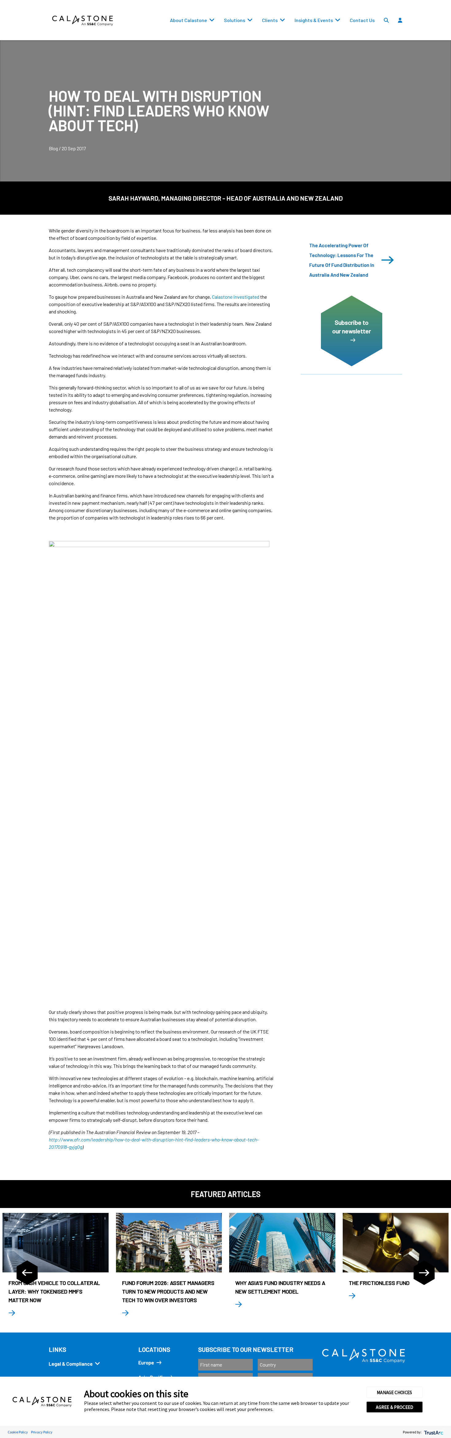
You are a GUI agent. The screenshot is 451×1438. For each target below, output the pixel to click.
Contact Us (362, 20)
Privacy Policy (41, 1432)
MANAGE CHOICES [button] (394, 1392)
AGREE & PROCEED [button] (394, 1407)
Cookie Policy (18, 1432)
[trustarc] (433, 1432)
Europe (146, 1362)
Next (424, 1272)
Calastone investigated (235, 297)
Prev (27, 1272)
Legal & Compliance (71, 1364)
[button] (417, 34)
